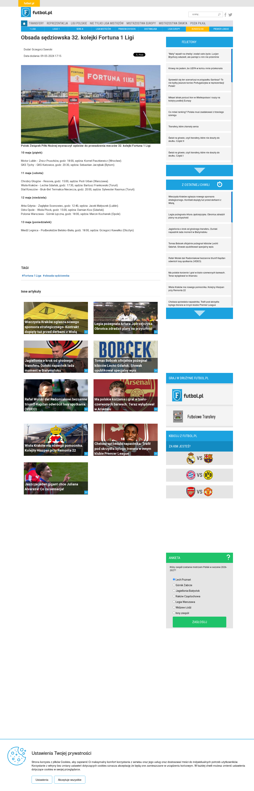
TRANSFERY (36, 23)
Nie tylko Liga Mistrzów (106, 23)
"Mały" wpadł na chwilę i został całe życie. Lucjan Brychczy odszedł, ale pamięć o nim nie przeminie (193, 55)
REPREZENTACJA (57, 23)
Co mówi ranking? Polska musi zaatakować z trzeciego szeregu (196, 113)
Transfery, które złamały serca (183, 126)
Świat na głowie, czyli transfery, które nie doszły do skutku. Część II (194, 139)
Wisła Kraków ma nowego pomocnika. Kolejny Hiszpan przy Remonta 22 (196, 288)
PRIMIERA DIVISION (127, 29)
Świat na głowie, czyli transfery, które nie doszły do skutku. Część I (194, 154)
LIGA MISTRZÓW (103, 29)
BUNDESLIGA (197, 29)
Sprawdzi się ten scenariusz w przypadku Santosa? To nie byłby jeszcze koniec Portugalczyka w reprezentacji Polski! (196, 82)
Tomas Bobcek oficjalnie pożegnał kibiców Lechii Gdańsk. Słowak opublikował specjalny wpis (120, 365)
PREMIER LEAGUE (221, 29)
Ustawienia (42, 780)
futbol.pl (29, 3)
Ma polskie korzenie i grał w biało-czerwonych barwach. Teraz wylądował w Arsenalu (124, 404)
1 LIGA (33, 29)
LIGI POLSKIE (79, 23)
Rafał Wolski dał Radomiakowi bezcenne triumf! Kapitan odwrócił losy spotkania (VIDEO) (56, 404)
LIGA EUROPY (174, 29)
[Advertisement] (199, 345)
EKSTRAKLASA (150, 29)
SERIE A (79, 29)
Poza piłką (197, 23)
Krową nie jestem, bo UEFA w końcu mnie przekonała (195, 68)
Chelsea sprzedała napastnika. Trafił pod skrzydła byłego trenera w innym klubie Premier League (122, 448)
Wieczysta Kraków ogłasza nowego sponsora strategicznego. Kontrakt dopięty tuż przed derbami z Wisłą (52, 327)
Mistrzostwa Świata (173, 23)
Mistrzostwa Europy (141, 23)
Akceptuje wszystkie (69, 780)
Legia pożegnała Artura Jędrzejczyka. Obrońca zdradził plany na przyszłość (196, 216)
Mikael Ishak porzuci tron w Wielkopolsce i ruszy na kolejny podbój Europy (194, 99)
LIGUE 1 (56, 29)
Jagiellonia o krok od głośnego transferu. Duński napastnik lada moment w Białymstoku (49, 365)
